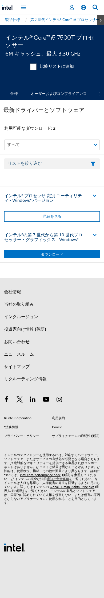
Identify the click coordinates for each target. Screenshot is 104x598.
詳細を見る (52, 216)
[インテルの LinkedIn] (32, 400)
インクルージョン (21, 316)
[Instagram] (59, 400)
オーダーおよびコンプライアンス (59, 93)
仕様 (14, 93)
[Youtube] (46, 400)
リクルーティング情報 (25, 379)
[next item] (100, 20)
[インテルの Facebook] (6, 400)
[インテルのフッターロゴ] (14, 547)
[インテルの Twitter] (19, 400)
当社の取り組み (19, 304)
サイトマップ (17, 366)
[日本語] (83, 7)
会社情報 (12, 291)
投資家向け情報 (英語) (25, 329)
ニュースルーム (19, 354)
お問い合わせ (17, 341)
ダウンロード (52, 254)
